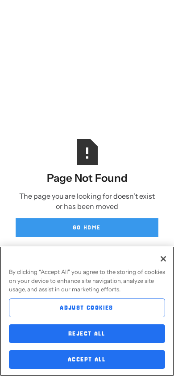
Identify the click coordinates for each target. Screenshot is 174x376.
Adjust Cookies (87, 307)
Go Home (87, 227)
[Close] (163, 259)
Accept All (87, 359)
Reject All (87, 333)
